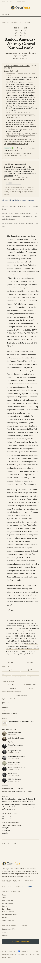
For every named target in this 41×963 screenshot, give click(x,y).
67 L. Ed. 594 (20, 33)
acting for (25, 538)
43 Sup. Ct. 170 (30, 342)
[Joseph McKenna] (4, 763)
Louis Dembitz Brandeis (16, 738)
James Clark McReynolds (16, 756)
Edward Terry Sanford (15, 745)
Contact (35, 951)
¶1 (5, 235)
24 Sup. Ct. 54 (19, 654)
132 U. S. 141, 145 (28, 646)
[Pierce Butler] (4, 775)
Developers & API (8, 929)
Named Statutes (8, 912)
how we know (14, 150)
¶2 (5, 351)
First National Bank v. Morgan (17, 144)
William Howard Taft (15, 732)
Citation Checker (8, 920)
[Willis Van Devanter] (4, 780)
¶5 (5, 610)
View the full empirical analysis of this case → (18, 200)
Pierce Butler (12, 773)
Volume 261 (14, 22)
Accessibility (23, 951)
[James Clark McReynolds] (4, 758)
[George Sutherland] (4, 752)
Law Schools (6, 909)
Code (4, 898)
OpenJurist (5, 22)
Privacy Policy (7, 957)
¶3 (5, 489)
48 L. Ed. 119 (30, 654)
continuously (6, 830)
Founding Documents (9, 915)
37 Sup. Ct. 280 (23, 333)
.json (11, 844)
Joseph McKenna (14, 762)
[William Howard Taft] (4, 733)
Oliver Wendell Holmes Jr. (16, 768)
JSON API (5, 935)
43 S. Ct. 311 (20, 31)
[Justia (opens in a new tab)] (28, 886)
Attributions (22, 954)
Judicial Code (32, 300)
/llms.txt (5, 932)
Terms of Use (34, 954)
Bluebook (33, 677)
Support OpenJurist (21, 941)
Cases (4, 895)
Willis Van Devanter (14, 779)
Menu (7, 14)
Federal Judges (7, 903)
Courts (4, 906)
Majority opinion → (14, 742)
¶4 (5, 585)
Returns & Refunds (9, 954)
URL (6, 677)
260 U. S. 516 (17, 342)
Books (4, 917)
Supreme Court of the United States (20, 53)
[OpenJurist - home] (20, 8)
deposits (5, 833)
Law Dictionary (7, 900)
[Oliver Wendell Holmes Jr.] (4, 769)
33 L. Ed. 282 (19, 649)
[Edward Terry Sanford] (4, 746)
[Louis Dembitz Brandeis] (4, 739)
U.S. (21, 22)
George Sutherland (14, 751)
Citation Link (19, 677)
